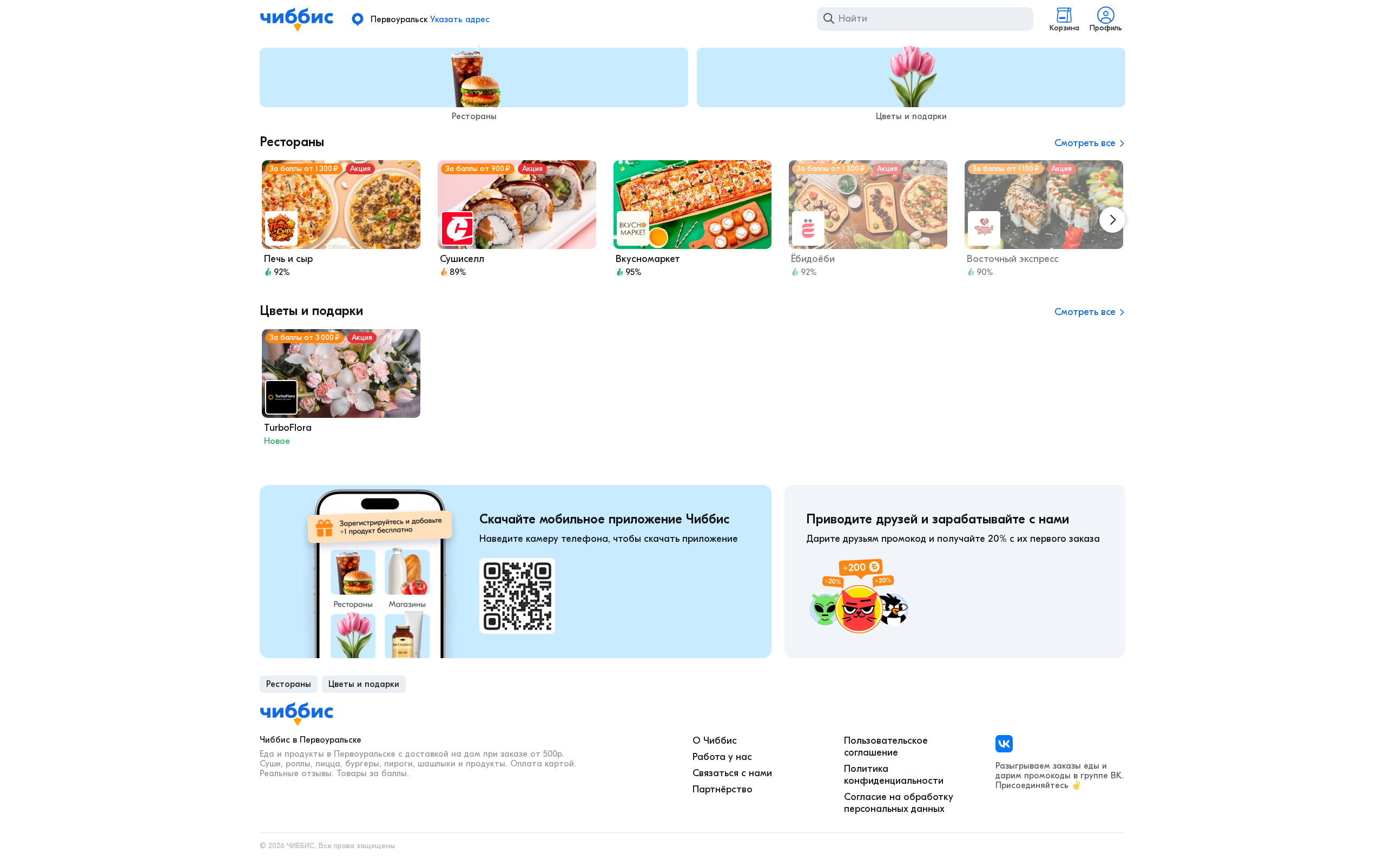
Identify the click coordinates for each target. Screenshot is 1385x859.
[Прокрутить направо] (1112, 220)
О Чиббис (714, 740)
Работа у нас (722, 757)
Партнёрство (722, 789)
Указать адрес (460, 19)
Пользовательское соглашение (886, 746)
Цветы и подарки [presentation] (363, 684)
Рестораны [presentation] (288, 684)
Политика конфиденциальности (894, 774)
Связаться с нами (732, 773)
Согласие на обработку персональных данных (898, 803)
